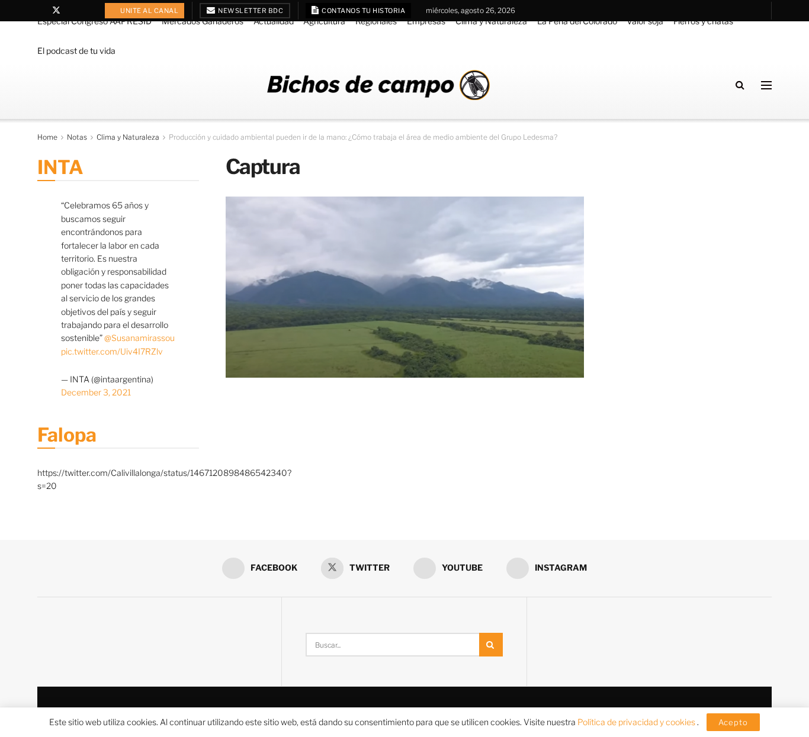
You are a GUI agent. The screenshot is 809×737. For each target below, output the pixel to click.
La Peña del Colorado (577, 21)
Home (47, 137)
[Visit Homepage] (378, 85)
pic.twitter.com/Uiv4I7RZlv (112, 351)
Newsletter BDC (250, 11)
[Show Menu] (766, 85)
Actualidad (273, 21)
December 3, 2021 (96, 392)
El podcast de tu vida (76, 51)
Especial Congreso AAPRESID (94, 21)
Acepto (733, 722)
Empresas (426, 21)
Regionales (376, 21)
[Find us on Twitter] (56, 10)
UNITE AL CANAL (149, 11)
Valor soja (645, 21)
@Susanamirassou (139, 338)
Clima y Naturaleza (491, 21)
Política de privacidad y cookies (637, 722)
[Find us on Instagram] (87, 10)
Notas (77, 137)
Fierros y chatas (703, 21)
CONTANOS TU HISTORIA (363, 11)
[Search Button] (740, 85)
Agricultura (324, 21)
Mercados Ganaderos (202, 21)
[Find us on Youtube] (72, 10)
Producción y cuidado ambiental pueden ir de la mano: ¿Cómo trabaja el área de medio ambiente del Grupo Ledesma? (363, 137)
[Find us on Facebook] (40, 10)
